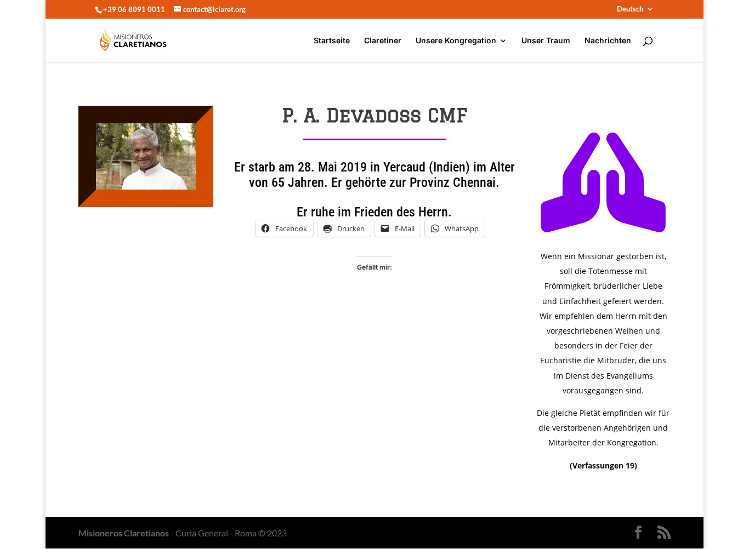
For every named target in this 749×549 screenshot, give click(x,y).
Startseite (332, 41)
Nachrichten (608, 41)
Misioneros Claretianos (123, 533)
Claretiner (382, 41)
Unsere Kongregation (456, 41)
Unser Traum (545, 41)
